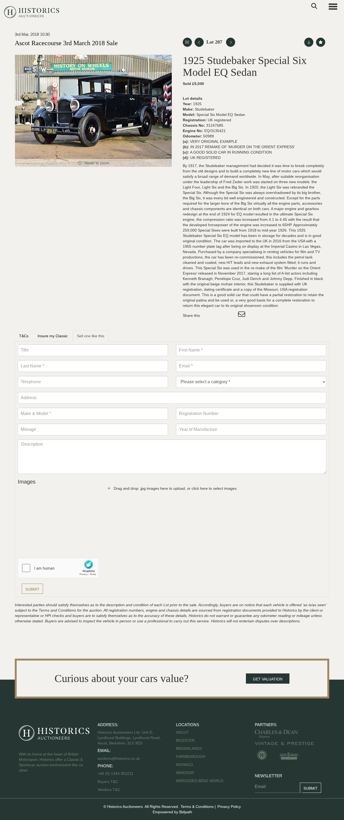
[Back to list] (187, 42)
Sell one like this (90, 336)
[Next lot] (230, 42)
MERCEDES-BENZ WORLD (199, 781)
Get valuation (267, 679)
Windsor (185, 773)
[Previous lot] (199, 42)
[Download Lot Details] (308, 42)
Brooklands (189, 748)
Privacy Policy (229, 806)
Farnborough (190, 756)
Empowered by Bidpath (172, 812)
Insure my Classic (53, 336)
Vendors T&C (109, 789)
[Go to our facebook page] (24, 787)
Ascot (182, 732)
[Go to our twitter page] (35, 787)
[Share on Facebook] (209, 315)
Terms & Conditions (197, 806)
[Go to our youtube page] (46, 787)
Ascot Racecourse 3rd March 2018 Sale (66, 43)
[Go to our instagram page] (231, 315)
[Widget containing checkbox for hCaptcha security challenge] (58, 568)
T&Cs (23, 336)
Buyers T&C (108, 781)
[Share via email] (242, 315)
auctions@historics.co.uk (119, 758)
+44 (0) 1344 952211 (115, 773)
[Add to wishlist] (320, 42)
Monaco (184, 764)
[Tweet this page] (220, 315)
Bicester (185, 740)
